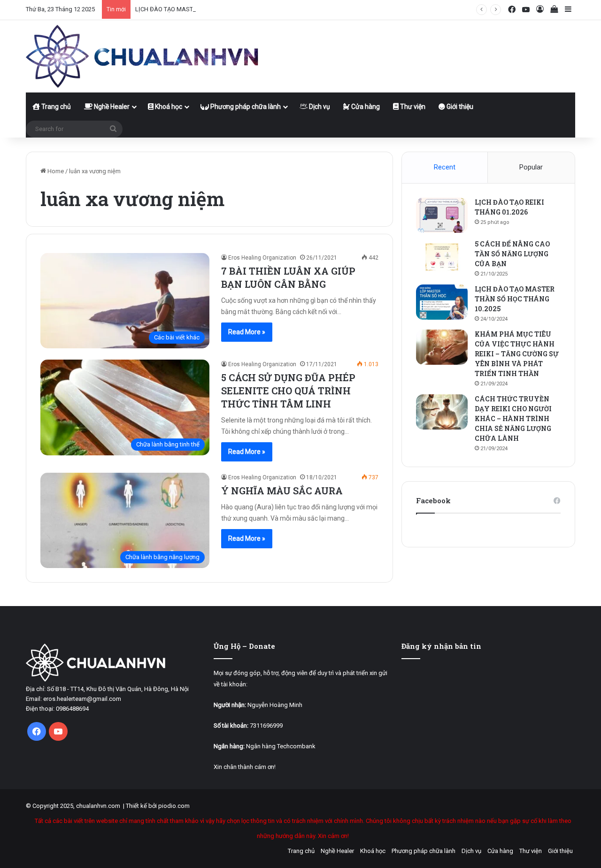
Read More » (246, 332)
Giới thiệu (459, 106)
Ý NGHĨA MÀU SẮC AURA (282, 490)
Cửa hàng (365, 106)
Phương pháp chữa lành (245, 106)
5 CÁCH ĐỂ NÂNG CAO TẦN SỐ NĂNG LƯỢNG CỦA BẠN (512, 253)
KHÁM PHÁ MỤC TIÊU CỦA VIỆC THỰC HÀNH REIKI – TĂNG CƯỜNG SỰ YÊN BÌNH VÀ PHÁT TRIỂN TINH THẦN (517, 354)
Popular (531, 167)
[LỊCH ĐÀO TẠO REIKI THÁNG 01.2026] (442, 215)
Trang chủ (55, 106)
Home (55, 171)
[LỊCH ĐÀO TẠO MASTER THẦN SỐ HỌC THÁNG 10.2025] (442, 302)
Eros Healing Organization (262, 257)
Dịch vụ (319, 106)
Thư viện (412, 106)
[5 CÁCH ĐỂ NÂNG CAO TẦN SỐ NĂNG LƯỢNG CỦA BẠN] (442, 257)
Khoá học (168, 106)
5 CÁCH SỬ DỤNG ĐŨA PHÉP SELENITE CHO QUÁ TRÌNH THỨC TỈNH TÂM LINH (288, 390)
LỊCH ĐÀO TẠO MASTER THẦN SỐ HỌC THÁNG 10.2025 (209, 9)
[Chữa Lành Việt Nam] (143, 56)
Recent (444, 167)
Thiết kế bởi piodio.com (158, 805)
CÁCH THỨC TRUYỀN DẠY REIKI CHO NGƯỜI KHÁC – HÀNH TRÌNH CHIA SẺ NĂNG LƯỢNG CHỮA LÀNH (513, 418)
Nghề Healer (111, 106)
